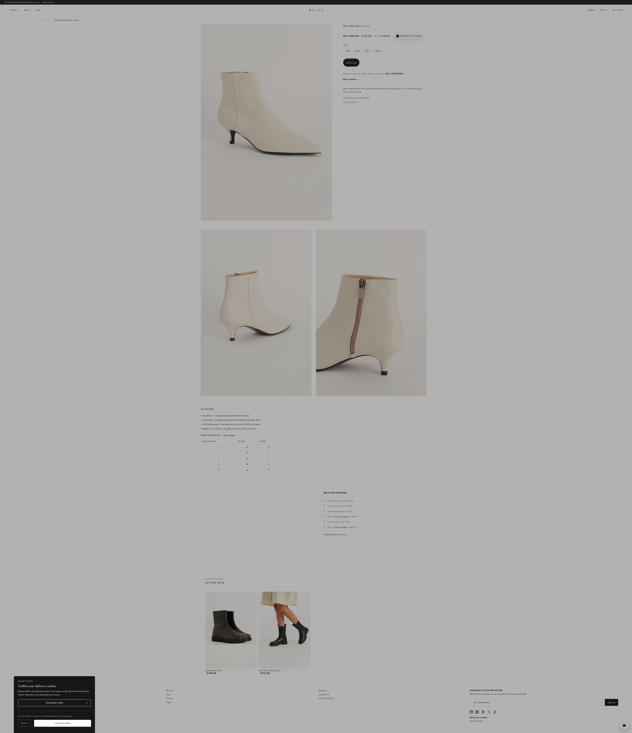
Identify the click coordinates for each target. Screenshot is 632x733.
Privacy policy (66, 716)
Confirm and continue (62, 723)
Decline (24, 723)
